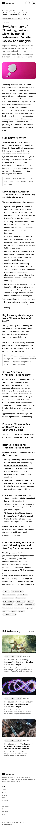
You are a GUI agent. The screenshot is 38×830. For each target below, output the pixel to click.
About (4, 790)
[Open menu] (34, 3)
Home (4, 11)
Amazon (30, 437)
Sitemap (5, 800)
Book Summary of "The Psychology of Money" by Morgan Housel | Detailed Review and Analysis (18, 746)
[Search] (25, 3)
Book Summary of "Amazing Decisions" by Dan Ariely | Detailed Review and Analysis (18, 662)
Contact (4, 792)
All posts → (32, 632)
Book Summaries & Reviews (18, 11)
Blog (8, 11)
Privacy (4, 795)
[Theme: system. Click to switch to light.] (29, 3)
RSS (3, 798)
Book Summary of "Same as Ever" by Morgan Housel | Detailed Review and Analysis (18, 704)
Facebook (5, 812)
